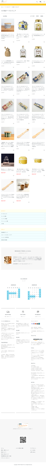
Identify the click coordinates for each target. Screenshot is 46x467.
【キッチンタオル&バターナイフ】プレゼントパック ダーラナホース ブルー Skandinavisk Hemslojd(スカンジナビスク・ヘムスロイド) (38, 89)
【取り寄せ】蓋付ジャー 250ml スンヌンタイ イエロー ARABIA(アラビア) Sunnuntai (23, 170)
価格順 (37, 16)
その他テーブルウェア (15, 6)
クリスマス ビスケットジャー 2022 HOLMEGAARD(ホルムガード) (38, 62)
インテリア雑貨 (4, 218)
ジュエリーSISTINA (5, 237)
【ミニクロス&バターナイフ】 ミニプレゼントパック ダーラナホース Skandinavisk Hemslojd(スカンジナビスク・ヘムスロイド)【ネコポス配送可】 (23, 117)
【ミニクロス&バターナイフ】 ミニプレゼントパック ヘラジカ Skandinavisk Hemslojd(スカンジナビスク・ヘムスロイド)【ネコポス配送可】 (38, 117)
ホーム (2, 6)
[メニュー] (44, 2)
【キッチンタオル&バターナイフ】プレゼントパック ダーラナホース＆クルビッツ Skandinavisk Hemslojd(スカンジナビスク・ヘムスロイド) (23, 89)
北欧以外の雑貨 (4, 239)
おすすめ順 (32, 16)
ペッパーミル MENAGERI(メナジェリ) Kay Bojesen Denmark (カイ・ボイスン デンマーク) (7, 62)
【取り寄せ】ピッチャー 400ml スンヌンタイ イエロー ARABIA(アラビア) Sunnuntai (38, 170)
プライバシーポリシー (5, 457)
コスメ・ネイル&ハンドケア (6, 234)
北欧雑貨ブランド (4, 232)
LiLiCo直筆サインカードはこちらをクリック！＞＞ (22, 263)
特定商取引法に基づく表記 (6, 456)
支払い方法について (5, 454)
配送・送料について (5, 450)
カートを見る (32, 450)
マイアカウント (33, 448)
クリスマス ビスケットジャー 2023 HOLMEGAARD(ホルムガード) (38, 35)
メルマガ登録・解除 (19, 448)
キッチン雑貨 (3, 216)
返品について (3, 452)
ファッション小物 (4, 221)
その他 (2, 223)
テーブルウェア (7, 6)
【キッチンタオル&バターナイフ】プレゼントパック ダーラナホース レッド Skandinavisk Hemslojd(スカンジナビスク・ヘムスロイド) (7, 117)
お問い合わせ (32, 452)
